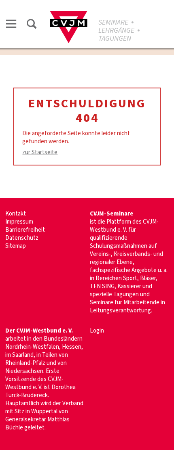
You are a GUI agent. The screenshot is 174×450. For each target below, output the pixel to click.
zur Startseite (39, 152)
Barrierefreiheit (25, 230)
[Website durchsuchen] (31, 25)
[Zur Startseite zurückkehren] (68, 14)
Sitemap (15, 246)
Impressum (19, 222)
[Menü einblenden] (11, 25)
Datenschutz (21, 238)
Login (97, 331)
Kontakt (15, 213)
